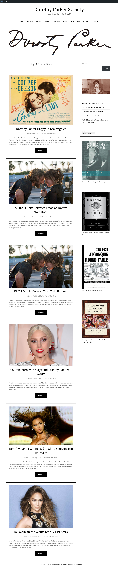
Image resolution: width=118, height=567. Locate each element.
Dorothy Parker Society (59, 9)
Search (84, 64)
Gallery (57, 21)
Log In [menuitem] (5, 1)
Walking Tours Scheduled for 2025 (92, 103)
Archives (84, 131)
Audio (65, 21)
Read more (41, 150)
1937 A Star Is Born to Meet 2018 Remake (41, 291)
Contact (94, 21)
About (21, 21)
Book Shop (75, 21)
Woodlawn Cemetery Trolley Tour (92, 111)
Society (30, 21)
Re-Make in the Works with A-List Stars (41, 532)
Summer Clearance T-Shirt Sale (91, 116)
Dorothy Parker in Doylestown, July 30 (94, 107)
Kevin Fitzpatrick (50, 134)
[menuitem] (1, 1)
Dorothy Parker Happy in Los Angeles (41, 129)
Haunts (48, 21)
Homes (38, 21)
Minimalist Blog (66, 564)
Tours (85, 21)
